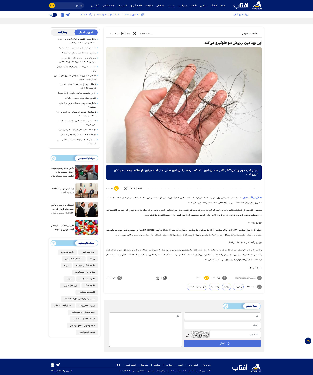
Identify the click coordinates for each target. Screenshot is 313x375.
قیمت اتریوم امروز (87, 332)
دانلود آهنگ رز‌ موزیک (85, 265)
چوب (66, 265)
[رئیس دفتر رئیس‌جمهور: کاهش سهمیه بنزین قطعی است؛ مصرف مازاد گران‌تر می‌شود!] (86, 172)
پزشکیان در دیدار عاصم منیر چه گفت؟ (79, 53)
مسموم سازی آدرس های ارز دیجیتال (79, 299)
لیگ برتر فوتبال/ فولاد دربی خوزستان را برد (77, 48)
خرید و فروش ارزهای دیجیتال (82, 325)
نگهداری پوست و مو (197, 286)
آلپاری (69, 278)
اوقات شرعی (131, 365)
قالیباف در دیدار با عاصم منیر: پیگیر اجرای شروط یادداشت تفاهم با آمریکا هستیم (62, 209)
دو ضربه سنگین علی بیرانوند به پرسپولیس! (77, 129)
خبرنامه (169, 365)
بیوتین (227, 286)
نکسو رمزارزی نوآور (87, 292)
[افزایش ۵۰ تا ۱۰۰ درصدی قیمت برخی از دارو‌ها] (86, 227)
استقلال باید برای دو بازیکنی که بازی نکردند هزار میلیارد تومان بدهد (75, 77)
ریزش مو (238, 286)
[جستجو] (52, 5)
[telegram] (68, 15)
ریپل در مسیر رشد (87, 305)
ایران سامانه (55, 370)
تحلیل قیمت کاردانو (63, 305)
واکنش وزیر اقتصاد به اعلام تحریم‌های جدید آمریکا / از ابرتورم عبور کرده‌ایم (77, 40)
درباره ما (207, 365)
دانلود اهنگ (90, 285)
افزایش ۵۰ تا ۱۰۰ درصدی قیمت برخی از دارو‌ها (62, 227)
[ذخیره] (165, 278)
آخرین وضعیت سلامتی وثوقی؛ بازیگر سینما (77, 93)
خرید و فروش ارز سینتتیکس (83, 312)
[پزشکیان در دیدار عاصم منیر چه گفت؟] (86, 190)
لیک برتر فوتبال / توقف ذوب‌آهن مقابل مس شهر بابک (76, 141)
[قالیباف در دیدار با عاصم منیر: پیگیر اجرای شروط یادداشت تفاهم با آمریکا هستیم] (86, 209)
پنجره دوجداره (67, 252)
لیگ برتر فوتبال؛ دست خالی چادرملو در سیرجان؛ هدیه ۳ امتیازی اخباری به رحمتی (77, 59)
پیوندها (157, 365)
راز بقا (92, 258)
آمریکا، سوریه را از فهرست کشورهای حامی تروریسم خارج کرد (78, 86)
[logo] (248, 5)
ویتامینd (215, 286)
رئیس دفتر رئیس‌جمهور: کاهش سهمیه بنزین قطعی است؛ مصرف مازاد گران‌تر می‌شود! (62, 172)
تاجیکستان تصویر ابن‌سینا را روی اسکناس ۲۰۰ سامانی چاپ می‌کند (76, 114)
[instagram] (62, 15)
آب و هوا (144, 365)
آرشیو (180, 365)
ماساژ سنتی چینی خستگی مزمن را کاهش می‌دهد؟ (77, 105)
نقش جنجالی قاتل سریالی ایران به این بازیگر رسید (76, 68)
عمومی (245, 33)
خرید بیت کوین (88, 252)
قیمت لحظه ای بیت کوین (84, 319)
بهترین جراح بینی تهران (85, 272)
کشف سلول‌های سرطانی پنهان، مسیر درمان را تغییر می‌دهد (76, 122)
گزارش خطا (216, 277)
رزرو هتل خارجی (70, 285)
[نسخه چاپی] (157, 278)
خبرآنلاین (252, 268)
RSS (118, 365)
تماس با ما (193, 365)
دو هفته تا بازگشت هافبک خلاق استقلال (78, 134)
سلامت (254, 33)
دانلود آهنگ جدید (87, 278)
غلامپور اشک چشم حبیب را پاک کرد (80, 98)
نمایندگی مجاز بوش (73, 258)
